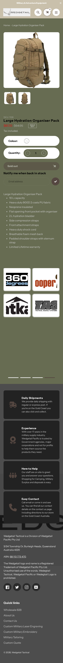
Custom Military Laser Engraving (23, 626)
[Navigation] (56, 12)
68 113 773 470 (18, 556)
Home (7, 25)
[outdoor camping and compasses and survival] (17, 305)
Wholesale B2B (12, 609)
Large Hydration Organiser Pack (28, 25)
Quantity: (14, 152)
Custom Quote (12, 642)
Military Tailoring (13, 637)
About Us (9, 615)
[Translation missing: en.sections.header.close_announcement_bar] (60, 3)
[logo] (46, 279)
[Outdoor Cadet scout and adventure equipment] (17, 279)
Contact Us (10, 620)
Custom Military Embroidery (20, 631)
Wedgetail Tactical (20, 652)
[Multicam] (26, 140)
